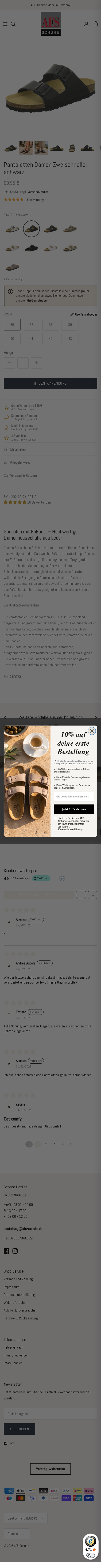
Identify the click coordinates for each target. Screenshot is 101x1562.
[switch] (90, 1555)
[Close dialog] (92, 731)
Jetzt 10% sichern (74, 809)
